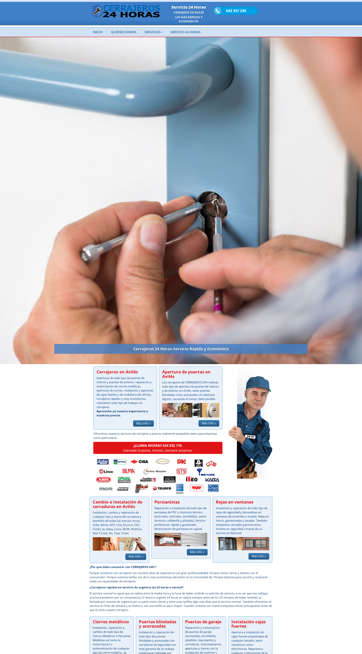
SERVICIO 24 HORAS (185, 32)
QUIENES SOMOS (123, 32)
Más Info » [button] (143, 423)
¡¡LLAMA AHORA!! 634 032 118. (158, 445)
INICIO (98, 32)
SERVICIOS (152, 32)
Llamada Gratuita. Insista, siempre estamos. (158, 450)
